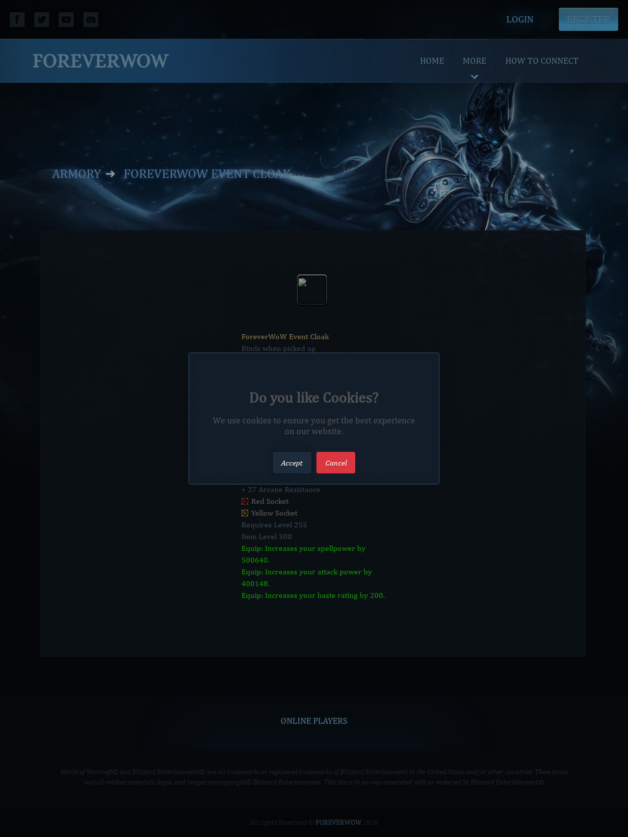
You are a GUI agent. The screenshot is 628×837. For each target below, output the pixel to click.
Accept (292, 462)
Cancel (336, 462)
